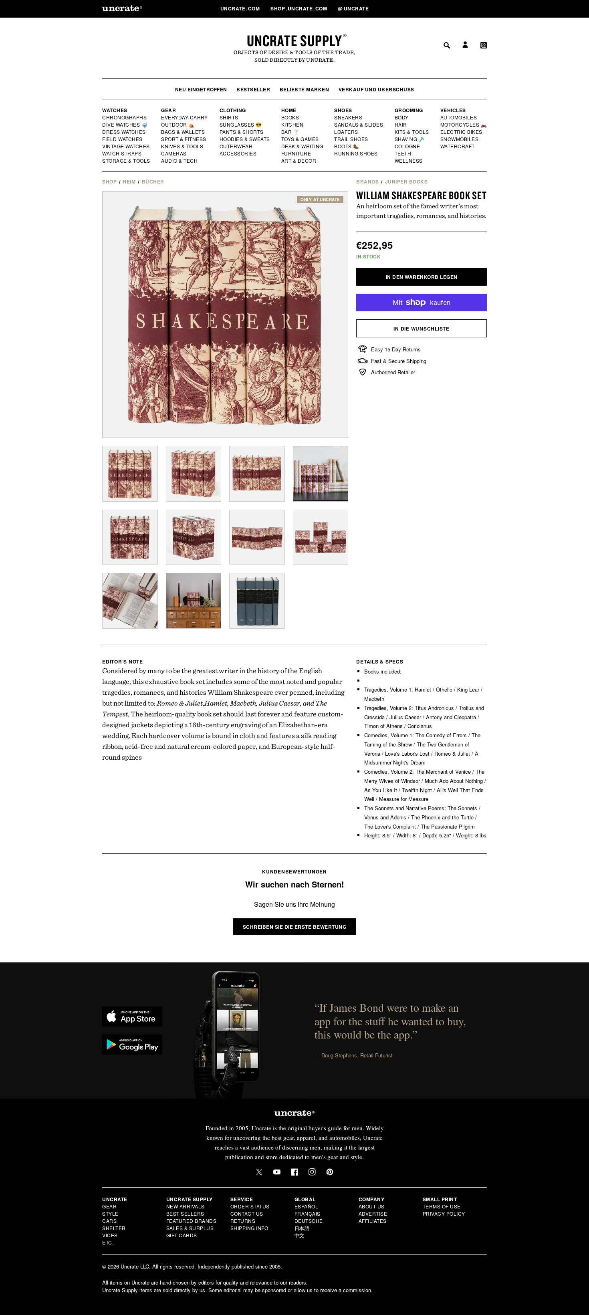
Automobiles (459, 117)
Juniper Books (406, 181)
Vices (110, 1235)
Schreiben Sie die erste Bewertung (295, 926)
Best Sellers (185, 1213)
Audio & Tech (179, 160)
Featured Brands (191, 1220)
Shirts (229, 117)
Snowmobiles (459, 139)
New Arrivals (185, 1206)
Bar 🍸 (291, 131)
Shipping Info (249, 1227)
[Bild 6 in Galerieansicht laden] (194, 537)
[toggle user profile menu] (464, 8)
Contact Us (246, 1213)
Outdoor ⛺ (178, 124)
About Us (372, 1206)
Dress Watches (124, 131)
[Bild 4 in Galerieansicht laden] (321, 474)
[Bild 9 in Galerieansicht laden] (130, 601)
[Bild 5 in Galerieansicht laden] (130, 537)
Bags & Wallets (183, 131)
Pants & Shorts (242, 131)
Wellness (409, 160)
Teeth (403, 153)
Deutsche (308, 1220)
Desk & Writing (302, 146)
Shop (109, 181)
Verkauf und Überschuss (376, 89)
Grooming (409, 110)
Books (290, 117)
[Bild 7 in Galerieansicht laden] (257, 537)
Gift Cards (181, 1235)
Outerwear (236, 146)
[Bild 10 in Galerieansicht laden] (194, 601)
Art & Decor (299, 160)
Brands (367, 181)
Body (402, 117)
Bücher (153, 181)
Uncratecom (240, 8)
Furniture (296, 153)
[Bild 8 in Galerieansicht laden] (321, 537)
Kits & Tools (412, 131)
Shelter (114, 1227)
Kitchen (293, 124)
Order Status (250, 1206)
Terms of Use (442, 1206)
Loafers (346, 131)
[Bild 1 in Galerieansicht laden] (130, 474)
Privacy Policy (444, 1213)
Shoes (343, 110)
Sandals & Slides (359, 124)
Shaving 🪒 (410, 139)
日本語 (302, 1227)
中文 (299, 1235)
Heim (129, 181)
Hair (401, 124)
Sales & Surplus (190, 1227)
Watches (114, 110)
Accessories (238, 153)
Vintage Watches (126, 146)
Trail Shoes (351, 139)
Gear (168, 110)
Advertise (373, 1213)
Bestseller (253, 89)
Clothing (233, 110)
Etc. (107, 1242)
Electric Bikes (461, 131)
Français (307, 1213)
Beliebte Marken (304, 89)
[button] (483, 8)
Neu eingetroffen (201, 89)
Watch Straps (122, 153)
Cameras (174, 153)
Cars (109, 1220)
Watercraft (458, 146)
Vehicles (453, 110)
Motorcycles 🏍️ (463, 124)
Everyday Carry (185, 117)
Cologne (407, 146)
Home (289, 110)
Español (306, 1206)
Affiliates (373, 1220)
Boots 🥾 (347, 146)
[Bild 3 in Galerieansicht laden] (257, 474)
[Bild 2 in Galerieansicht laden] (194, 474)
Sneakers (348, 117)
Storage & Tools (126, 160)
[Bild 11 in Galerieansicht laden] (257, 601)
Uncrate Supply (294, 40)
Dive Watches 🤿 (125, 124)
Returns (243, 1220)
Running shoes (356, 153)
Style (110, 1213)
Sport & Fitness (184, 139)
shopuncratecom (299, 8)
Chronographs (124, 117)
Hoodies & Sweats (245, 139)
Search (444, 8)
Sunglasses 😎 (241, 124)
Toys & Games (300, 139)
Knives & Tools (182, 146)
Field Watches (122, 139)
